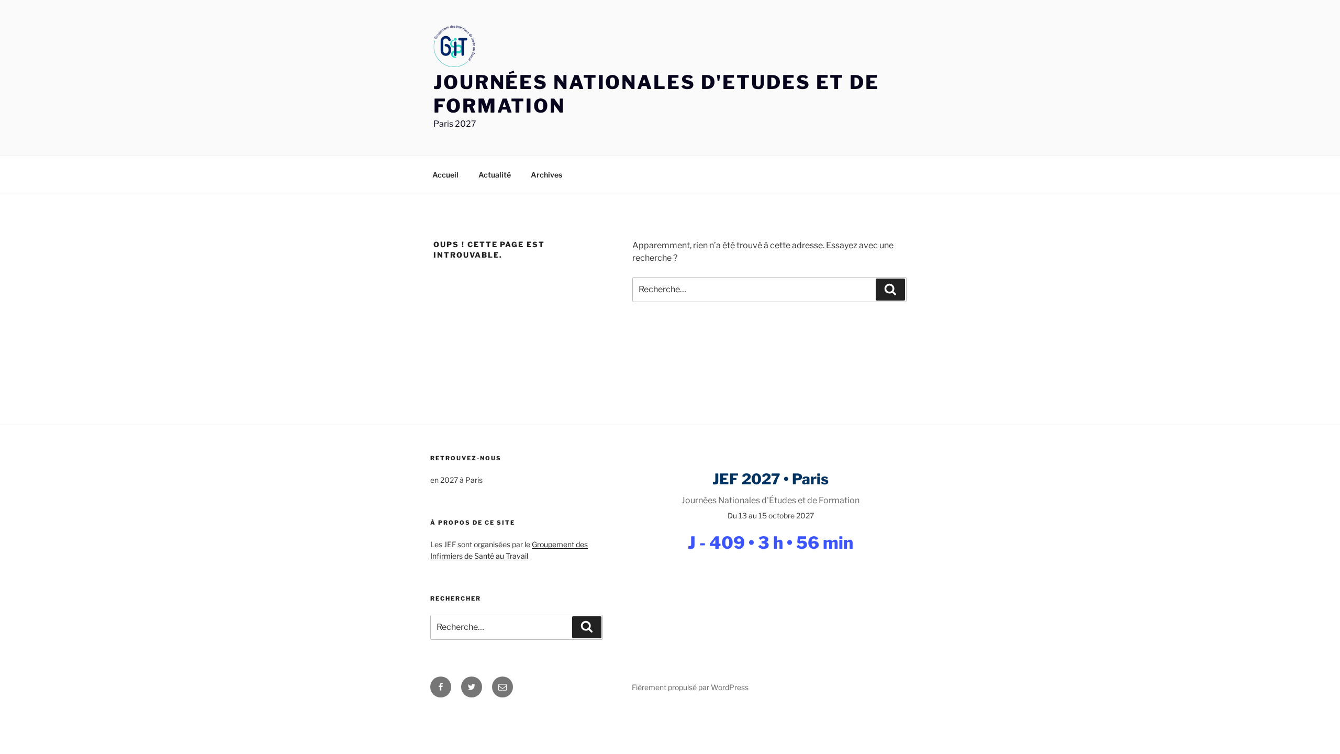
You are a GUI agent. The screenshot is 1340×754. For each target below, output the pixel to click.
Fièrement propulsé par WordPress (690, 687)
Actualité (494, 174)
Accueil (445, 174)
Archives (546, 174)
